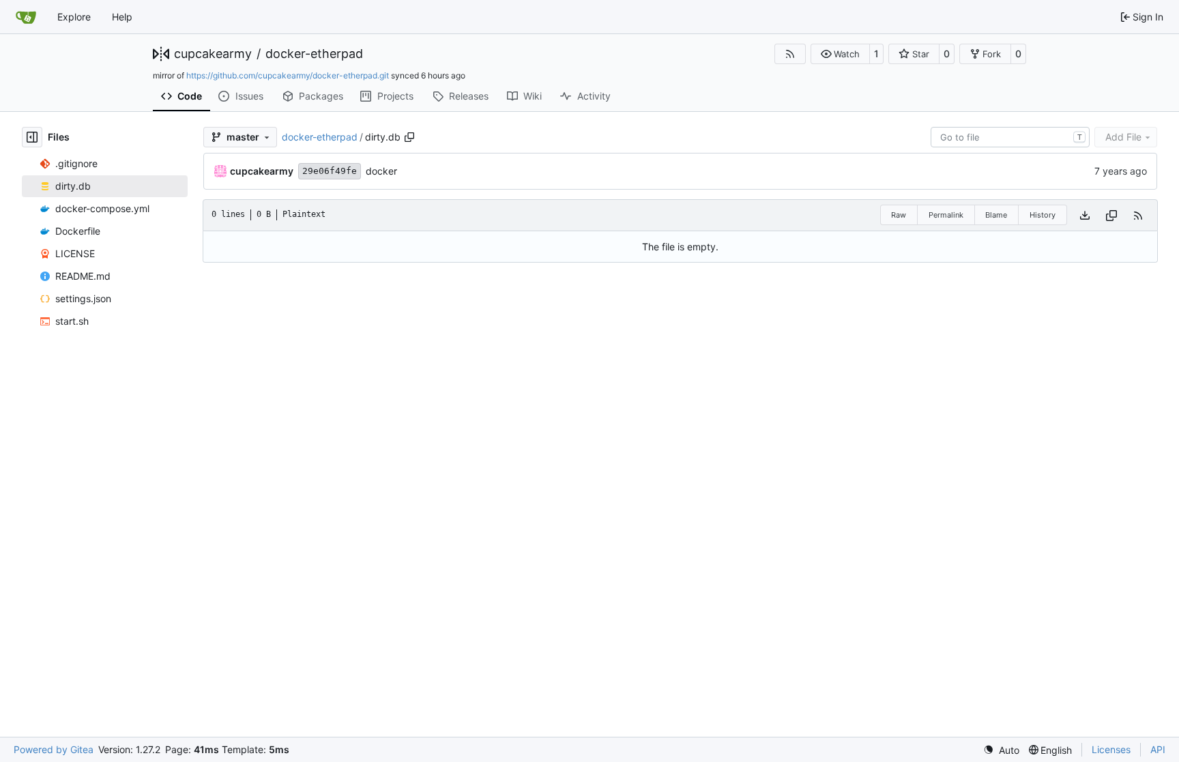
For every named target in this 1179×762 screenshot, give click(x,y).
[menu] (1001, 750)
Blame (996, 215)
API (1157, 749)
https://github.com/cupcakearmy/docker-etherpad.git (287, 75)
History (1043, 215)
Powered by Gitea (53, 749)
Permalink (946, 215)
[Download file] (1085, 215)
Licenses (1111, 749)
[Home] (26, 17)
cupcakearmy (213, 54)
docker (381, 171)
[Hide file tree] (32, 137)
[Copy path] (409, 137)
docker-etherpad (314, 54)
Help (122, 17)
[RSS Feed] (790, 54)
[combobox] (1010, 137)
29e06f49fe (329, 171)
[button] (840, 54)
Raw (898, 215)
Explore (74, 17)
